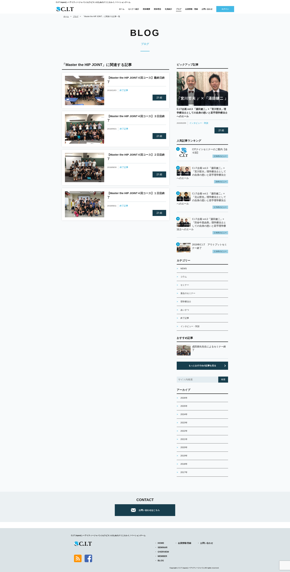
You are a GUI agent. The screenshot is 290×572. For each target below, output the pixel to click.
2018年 (183, 464)
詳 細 (159, 97)
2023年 (183, 422)
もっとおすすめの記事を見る (202, 365)
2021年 (183, 439)
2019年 (183, 455)
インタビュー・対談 (198, 123)
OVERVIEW (163, 552)
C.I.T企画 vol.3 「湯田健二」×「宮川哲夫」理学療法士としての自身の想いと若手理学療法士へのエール (202, 113)
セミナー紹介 (133, 9)
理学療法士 (185, 301)
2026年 (183, 398)
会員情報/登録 (184, 543)
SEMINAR (162, 547)
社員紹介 (168, 9)
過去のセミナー (187, 293)
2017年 (183, 472)
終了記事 (124, 90)
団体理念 (157, 9)
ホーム (121, 9)
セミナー (184, 285)
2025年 (183, 406)
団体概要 (146, 9)
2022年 (183, 431)
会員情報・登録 (191, 9)
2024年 (183, 414)
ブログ (178, 9)
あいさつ (184, 310)
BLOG (161, 560)
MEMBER (162, 556)
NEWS (183, 268)
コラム (183, 276)
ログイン (225, 9)
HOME (161, 543)
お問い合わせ (207, 9)
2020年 (183, 447)
